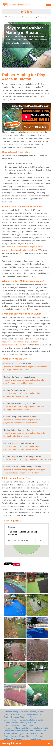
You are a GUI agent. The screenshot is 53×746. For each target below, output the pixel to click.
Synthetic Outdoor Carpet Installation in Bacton (24, 720)
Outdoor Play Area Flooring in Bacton (20, 717)
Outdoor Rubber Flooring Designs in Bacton (22, 714)
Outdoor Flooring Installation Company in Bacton (25, 712)
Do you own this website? (18, 540)
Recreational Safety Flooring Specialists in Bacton (25, 731)
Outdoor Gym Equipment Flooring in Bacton (22, 739)
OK (40, 540)
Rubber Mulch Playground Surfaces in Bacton (23, 733)
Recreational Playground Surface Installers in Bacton (26, 728)
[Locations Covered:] (3, 4)
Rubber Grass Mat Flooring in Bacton (20, 722)
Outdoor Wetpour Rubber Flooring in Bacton (23, 736)
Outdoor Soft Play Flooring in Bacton (19, 725)
